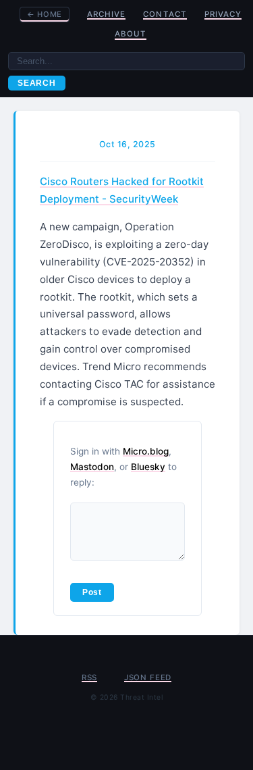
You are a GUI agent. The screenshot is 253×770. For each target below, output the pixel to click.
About (130, 33)
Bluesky (148, 466)
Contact (164, 14)
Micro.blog (146, 451)
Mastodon (92, 466)
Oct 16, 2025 (127, 144)
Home (44, 14)
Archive (106, 14)
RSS (89, 677)
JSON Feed (147, 677)
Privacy (223, 14)
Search (37, 83)
